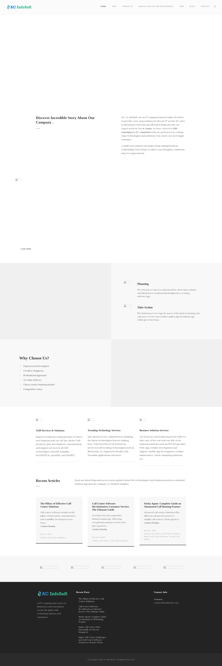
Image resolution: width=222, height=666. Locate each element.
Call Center (104, 541)
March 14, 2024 (98, 537)
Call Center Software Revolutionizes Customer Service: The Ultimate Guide (111, 506)
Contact (205, 6)
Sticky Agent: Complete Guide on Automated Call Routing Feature (92, 619)
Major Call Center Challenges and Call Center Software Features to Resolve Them (92, 640)
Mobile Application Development (156, 6)
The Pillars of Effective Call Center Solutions (91, 600)
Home (103, 6)
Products (128, 6)
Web (182, 6)
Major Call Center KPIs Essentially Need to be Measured (89, 629)
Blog (192, 6)
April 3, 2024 (46, 534)
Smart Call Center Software (156, 536)
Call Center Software (56, 538)
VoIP (114, 6)
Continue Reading (47, 526)
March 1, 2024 (150, 531)
